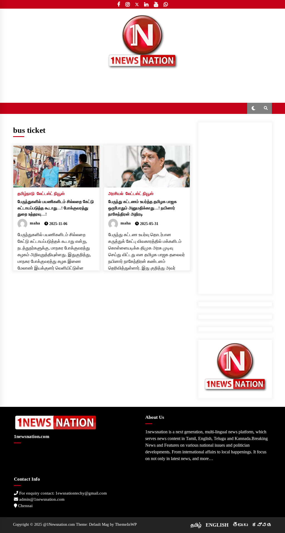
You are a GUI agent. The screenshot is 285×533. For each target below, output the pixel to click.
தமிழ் (196, 525)
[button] (253, 108)
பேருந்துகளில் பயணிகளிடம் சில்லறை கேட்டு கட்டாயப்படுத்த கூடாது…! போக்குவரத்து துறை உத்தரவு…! (56, 207)
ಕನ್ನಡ (262, 525)
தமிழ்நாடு (26, 193)
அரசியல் (115, 193)
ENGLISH (217, 525)
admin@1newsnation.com (41, 499)
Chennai (25, 505)
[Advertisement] (235, 206)
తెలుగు (240, 525)
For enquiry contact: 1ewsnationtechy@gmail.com (62, 493)
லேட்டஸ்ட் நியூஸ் (51, 193)
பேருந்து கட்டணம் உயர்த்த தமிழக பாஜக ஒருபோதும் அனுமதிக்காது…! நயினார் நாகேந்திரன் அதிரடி (142, 207)
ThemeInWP (126, 524)
